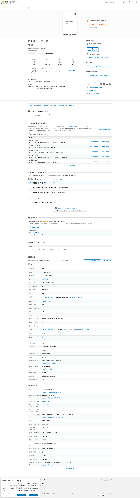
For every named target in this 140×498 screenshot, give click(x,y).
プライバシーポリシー (62, 493)
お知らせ (54, 493)
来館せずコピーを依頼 (92, 50)
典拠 (79, 297)
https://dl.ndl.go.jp (47, 465)
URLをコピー (95, 84)
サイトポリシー (72, 493)
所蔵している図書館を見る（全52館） (99, 57)
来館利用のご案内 (57, 179)
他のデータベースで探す (94, 93)
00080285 (72, 297)
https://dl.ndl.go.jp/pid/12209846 (51, 398)
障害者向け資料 (63, 105)
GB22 (43, 337)
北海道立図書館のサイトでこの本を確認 (100, 141)
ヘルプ (129, 4)
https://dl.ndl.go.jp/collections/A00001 (52, 417)
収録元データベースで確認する (100, 24)
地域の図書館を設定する (104, 129)
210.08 (43, 333)
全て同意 (33, 495)
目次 (31, 105)
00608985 (80, 330)
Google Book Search (36, 235)
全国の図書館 (37, 105)
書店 (55, 105)
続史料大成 (45, 279)
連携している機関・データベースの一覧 (78, 127)
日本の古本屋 (33, 232)
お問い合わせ (47, 493)
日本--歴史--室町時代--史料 (49, 330)
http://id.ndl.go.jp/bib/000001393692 (52, 369)
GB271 (43, 339)
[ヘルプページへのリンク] (70, 35)
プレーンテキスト (36, 249)
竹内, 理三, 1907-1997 (47, 297)
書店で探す (99, 66)
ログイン (136, 4)
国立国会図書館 (48, 105)
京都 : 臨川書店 (46, 301)
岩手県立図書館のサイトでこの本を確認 (100, 156)
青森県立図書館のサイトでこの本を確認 (100, 151)
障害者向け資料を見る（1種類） (98, 75)
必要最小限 (21, 495)
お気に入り (89, 84)
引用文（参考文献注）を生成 (95, 87)
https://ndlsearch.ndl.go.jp (49, 363)
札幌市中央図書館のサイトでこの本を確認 (99, 146)
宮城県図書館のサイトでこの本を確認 (100, 161)
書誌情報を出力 (92, 90)
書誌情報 (71, 105)
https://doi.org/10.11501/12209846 (51, 392)
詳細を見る (72, 71)
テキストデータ (46, 405)
